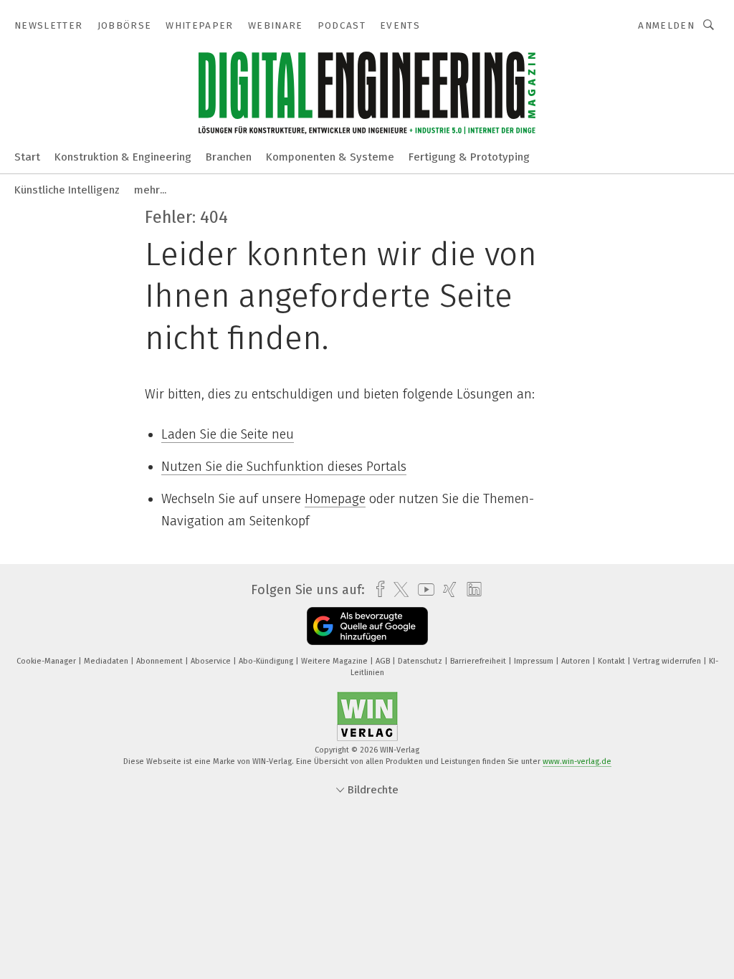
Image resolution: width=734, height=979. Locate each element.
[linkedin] (470, 590)
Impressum (535, 661)
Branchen (229, 157)
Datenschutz (421, 661)
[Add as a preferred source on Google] (367, 626)
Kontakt (612, 661)
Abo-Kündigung (267, 661)
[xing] (446, 589)
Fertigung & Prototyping (469, 157)
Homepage (335, 499)
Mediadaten (107, 661)
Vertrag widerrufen (668, 661)
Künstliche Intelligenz (67, 189)
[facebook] (376, 589)
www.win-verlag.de (577, 761)
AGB (384, 661)
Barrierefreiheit (479, 661)
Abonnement (160, 661)
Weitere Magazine (335, 661)
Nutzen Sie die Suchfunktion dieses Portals (283, 466)
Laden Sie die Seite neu (227, 434)
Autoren (576, 661)
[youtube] (422, 589)
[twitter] (397, 590)
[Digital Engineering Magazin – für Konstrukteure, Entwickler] (27, 155)
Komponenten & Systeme (330, 157)
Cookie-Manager (47, 661)
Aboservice (212, 661)
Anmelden (666, 25)
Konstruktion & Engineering (122, 157)
